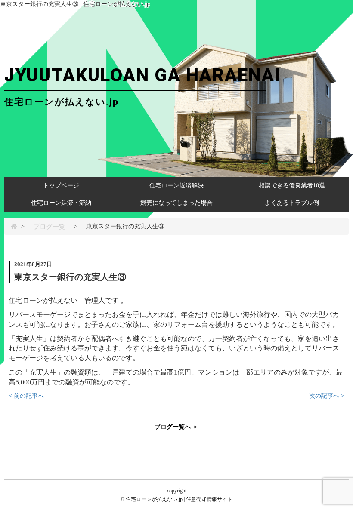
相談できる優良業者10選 (292, 185)
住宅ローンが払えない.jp (154, 499)
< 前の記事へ (26, 396)
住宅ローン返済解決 (176, 185)
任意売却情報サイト (209, 499)
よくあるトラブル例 (292, 203)
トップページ (61, 185)
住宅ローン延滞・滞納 (61, 203)
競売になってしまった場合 (176, 203)
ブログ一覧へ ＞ (176, 427)
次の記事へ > (326, 396)
